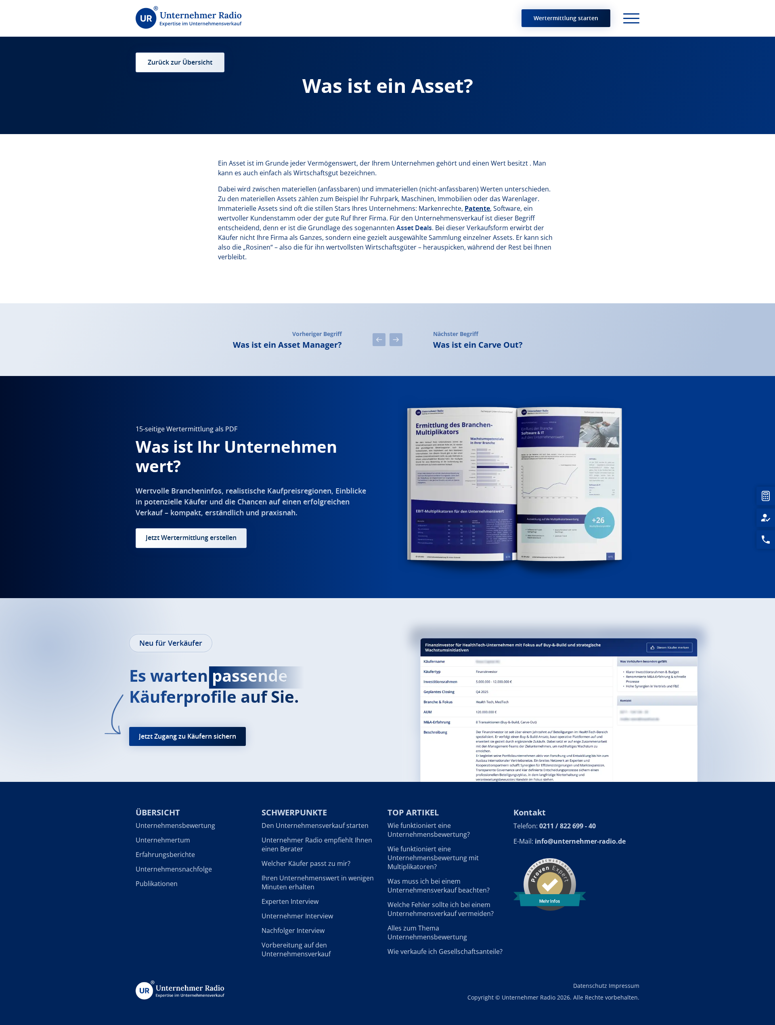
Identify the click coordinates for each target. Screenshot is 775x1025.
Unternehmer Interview (297, 916)
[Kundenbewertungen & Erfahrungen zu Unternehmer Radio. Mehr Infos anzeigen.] (549, 883)
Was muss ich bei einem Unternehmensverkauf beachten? (439, 886)
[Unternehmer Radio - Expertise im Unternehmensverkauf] (189, 18)
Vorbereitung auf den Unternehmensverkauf (296, 949)
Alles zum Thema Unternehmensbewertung (427, 932)
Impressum (624, 985)
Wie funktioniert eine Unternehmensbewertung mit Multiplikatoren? (433, 857)
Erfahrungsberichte (165, 854)
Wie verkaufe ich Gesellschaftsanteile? (445, 951)
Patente (477, 208)
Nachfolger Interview (293, 930)
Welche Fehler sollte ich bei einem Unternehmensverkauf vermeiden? (441, 909)
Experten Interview (290, 901)
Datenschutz (590, 985)
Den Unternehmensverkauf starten (315, 825)
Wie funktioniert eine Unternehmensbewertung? (429, 830)
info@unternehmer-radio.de (580, 841)
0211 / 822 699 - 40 (567, 825)
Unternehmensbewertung (175, 825)
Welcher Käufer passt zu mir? (306, 863)
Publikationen (157, 883)
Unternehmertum (163, 840)
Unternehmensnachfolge (174, 869)
